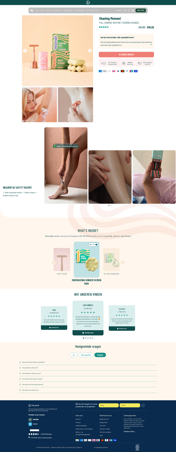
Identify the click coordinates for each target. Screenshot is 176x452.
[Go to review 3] (87, 338)
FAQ (101, 435)
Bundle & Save (68, 10)
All (73, 355)
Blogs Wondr (104, 419)
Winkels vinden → (130, 432)
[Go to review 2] (85, 338)
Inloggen (119, 10)
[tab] (108, 205)
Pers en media (105, 429)
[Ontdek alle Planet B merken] (128, 10)
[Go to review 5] (90, 338)
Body (42, 10)
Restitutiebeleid (81, 426)
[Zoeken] (124, 10)
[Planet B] (88, 2)
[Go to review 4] (88, 338)
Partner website (105, 432)
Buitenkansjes (79, 10)
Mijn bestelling (86, 355)
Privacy (78, 422)
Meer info (93, 244)
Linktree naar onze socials (41, 438)
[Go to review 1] (83, 338)
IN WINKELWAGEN (126, 54)
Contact (103, 426)
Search (78, 419)
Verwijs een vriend (92, 10)
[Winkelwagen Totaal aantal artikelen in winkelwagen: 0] (132, 10)
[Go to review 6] (92, 338)
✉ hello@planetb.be (101, 447)
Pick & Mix (140, 10)
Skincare (49, 10)
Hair (37, 10)
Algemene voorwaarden (84, 429)
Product (100, 355)
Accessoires (58, 10)
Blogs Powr (104, 422)
